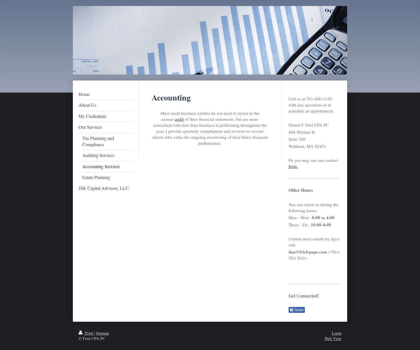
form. (293, 166)
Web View (333, 338)
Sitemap (102, 333)
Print (89, 333)
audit (179, 119)
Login (336, 333)
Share (298, 310)
